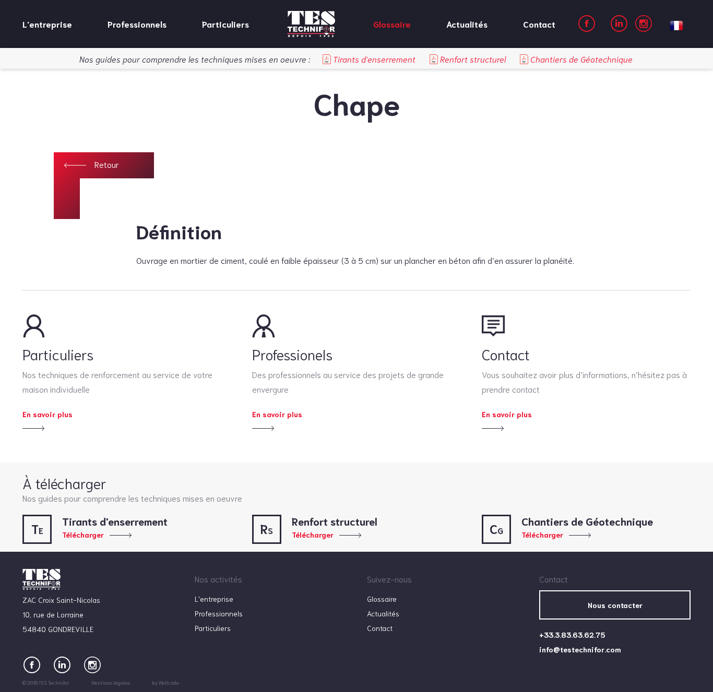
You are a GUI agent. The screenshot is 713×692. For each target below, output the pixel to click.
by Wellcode (165, 682)
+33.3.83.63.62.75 (572, 634)
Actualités (467, 23)
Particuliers (225, 23)
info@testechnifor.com (580, 649)
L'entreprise (47, 23)
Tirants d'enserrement (373, 58)
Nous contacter (615, 605)
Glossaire (392, 23)
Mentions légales (110, 682)
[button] (676, 24)
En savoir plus (47, 414)
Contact (539, 23)
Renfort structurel (472, 58)
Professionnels (137, 23)
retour (106, 164)
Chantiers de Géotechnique (580, 58)
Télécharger (83, 534)
